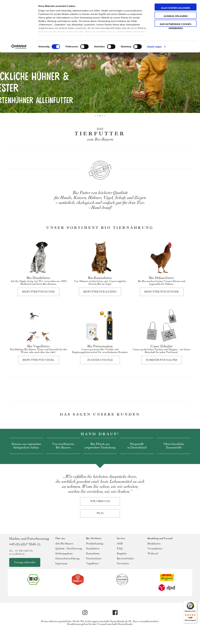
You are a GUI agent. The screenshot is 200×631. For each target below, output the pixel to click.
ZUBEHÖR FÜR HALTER (161, 360)
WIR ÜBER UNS (100, 501)
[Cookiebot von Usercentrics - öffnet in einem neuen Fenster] (19, 47)
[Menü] (195, 602)
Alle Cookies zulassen (175, 8)
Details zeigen (154, 46)
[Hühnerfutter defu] (100, 67)
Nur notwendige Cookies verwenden (175, 25)
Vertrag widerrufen (24, 562)
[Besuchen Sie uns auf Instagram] (85, 612)
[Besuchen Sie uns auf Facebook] (115, 612)
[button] (95, 115)
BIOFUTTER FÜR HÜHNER (161, 291)
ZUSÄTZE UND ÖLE (100, 360)
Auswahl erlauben (176, 16)
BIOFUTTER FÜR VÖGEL (38, 360)
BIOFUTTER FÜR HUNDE (38, 291)
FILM (100, 513)
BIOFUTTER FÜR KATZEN (100, 291)
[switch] (84, 47)
